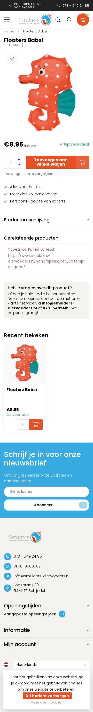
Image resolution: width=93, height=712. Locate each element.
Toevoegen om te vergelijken (28, 174)
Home (9, 31)
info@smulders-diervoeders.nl (41, 576)
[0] (83, 18)
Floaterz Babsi (35, 31)
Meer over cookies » (47, 702)
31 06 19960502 (27, 566)
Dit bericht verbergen (47, 695)
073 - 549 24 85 (76, 5)
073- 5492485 (56, 308)
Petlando (12, 45)
